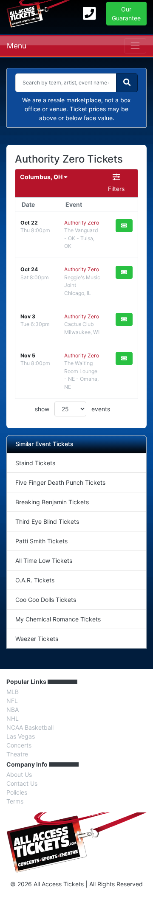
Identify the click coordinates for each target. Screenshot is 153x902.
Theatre (17, 754)
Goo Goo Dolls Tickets (45, 599)
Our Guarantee (126, 14)
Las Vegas (20, 736)
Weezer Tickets (36, 638)
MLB (12, 691)
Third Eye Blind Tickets (47, 521)
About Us (19, 774)
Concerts (18, 745)
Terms (14, 801)
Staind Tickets (35, 462)
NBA (12, 709)
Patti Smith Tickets (41, 541)
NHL (12, 718)
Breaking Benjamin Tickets (52, 502)
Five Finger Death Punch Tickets (60, 482)
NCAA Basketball (30, 727)
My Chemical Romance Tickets (58, 619)
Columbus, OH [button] (42, 176)
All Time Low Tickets (43, 560)
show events (72, 409)
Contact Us (21, 783)
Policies (16, 792)
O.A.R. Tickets (34, 580)
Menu (16, 45)
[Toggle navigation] (135, 45)
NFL (12, 700)
